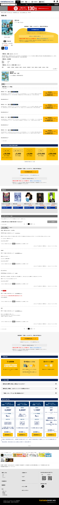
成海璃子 (8, 67)
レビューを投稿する (52, 221)
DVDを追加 (37, 207)
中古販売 (3, 493)
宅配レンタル (4, 491)
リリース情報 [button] (25, 4)
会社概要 (2, 465)
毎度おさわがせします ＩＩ (28, 203)
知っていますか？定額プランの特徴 (31, 452)
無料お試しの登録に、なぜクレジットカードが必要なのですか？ (16, 388)
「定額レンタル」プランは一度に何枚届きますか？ (13, 393)
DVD (18, 1)
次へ (34, 223)
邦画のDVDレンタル (16, 12)
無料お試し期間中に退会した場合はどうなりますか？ (14, 384)
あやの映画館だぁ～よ (18, 253)
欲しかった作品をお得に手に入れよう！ (19, 452)
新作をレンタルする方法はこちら (42, 38)
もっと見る (54, 68)
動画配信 (42, 1)
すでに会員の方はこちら (41, 33)
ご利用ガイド (49, 4)
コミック (28, 1)
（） (11, 45)
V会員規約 (5, 465)
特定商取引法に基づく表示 (45, 465)
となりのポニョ (17, 233)
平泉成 (47, 67)
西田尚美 (36, 67)
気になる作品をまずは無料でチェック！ (6, 457)
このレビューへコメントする (52, 245)
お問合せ (23, 480)
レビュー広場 (24, 486)
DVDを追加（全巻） (5, 207)
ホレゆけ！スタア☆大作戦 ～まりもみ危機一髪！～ (10, 203)
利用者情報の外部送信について (5, 466)
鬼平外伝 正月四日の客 (39, 203)
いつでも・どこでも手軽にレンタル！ (6, 452)
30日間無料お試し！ (36, 29)
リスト (54, 2)
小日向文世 (24, 67)
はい (13, 243)
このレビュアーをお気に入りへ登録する (39, 245)
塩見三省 (43, 67)
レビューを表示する (4, 297)
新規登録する (8, 434)
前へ (24, 223)
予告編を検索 (9, 41)
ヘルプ (53, 4)
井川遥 (33, 67)
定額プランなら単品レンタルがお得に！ (44, 452)
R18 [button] (56, 4)
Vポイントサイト (25, 490)
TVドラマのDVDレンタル (23, 12)
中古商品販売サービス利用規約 (24, 465)
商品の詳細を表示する (4, 99)
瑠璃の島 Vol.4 (13, 73)
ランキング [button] (31, 4)
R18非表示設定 (4, 494)
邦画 (18, 22)
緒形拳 (21, 67)
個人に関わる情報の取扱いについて (35, 465)
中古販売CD (35, 1)
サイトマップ (13, 466)
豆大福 (16, 273)
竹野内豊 (12, 67)
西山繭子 (40, 67)
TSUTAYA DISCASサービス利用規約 (13, 465)
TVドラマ (21, 22)
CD (23, 1)
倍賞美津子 (29, 67)
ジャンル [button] (19, 4)
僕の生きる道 (15, 203)
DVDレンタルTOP (3, 12)
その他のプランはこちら (31, 33)
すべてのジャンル (9, 12)
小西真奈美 (16, 67)
